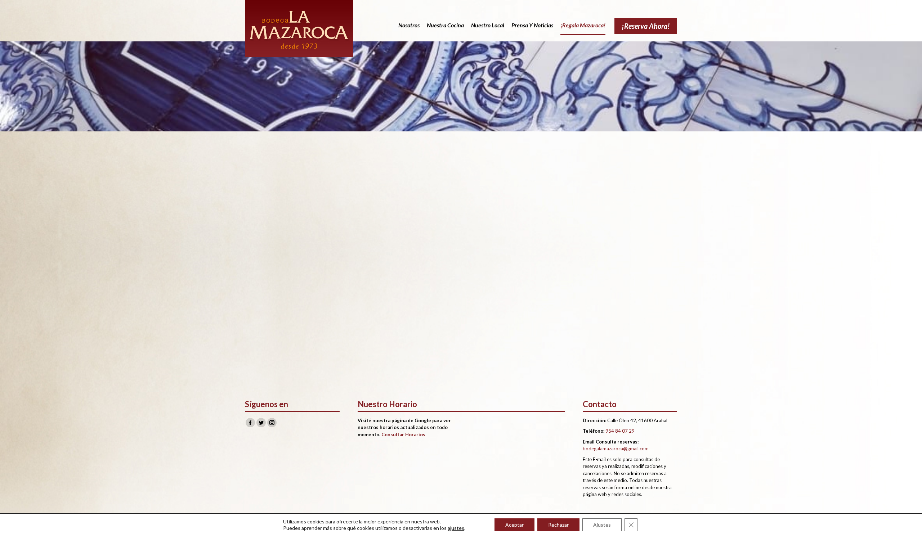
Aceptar (514, 525)
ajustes (456, 528)
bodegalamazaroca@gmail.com (616, 448)
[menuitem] (409, 25)
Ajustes (602, 525)
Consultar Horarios (403, 434)
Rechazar (558, 525)
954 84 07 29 (620, 431)
